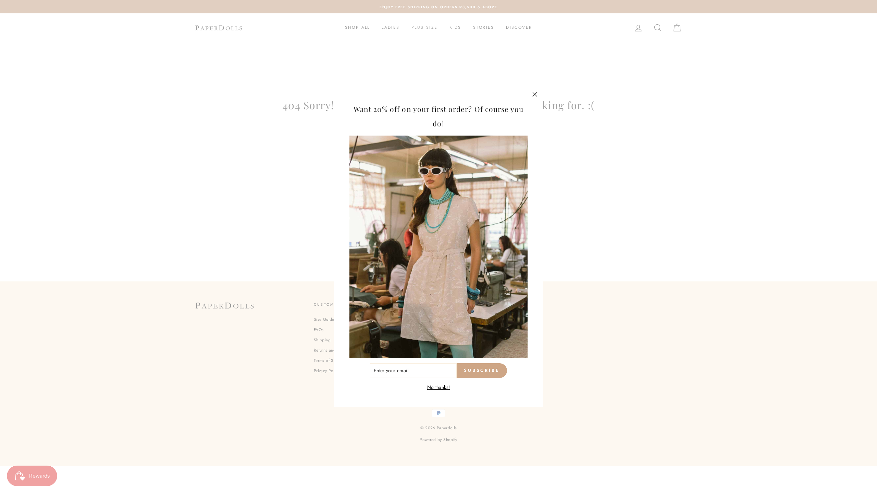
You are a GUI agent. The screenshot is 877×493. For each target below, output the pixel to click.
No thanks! (438, 387)
